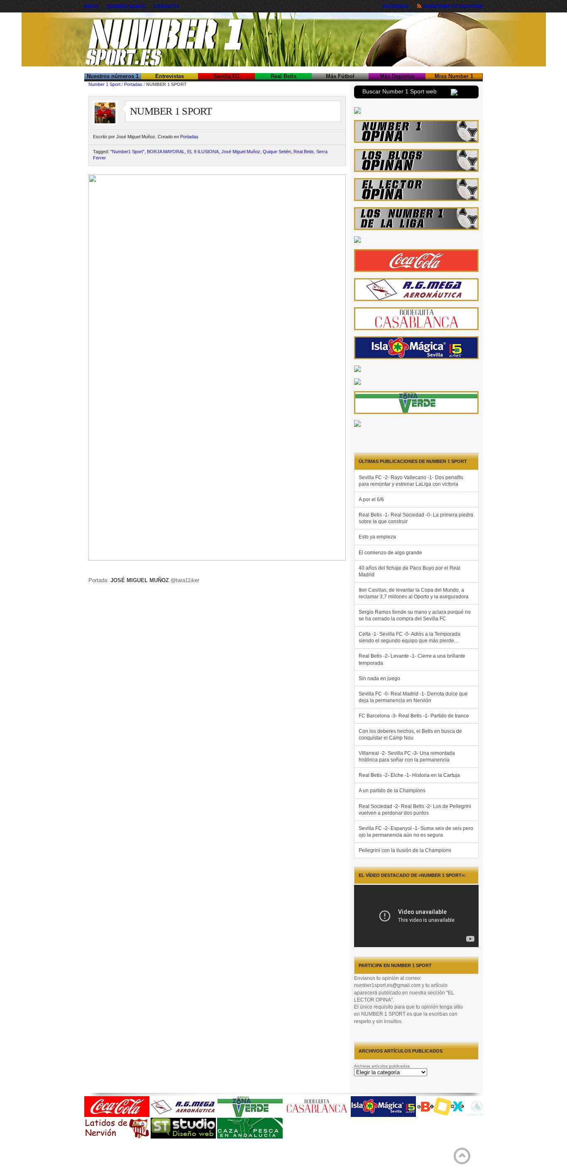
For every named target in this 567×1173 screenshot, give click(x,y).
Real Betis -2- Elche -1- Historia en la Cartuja (409, 775)
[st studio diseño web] (183, 1137)
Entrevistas (169, 76)
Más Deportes (397, 76)
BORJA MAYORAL (166, 151)
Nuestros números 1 (113, 76)
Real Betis (283, 76)
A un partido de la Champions (392, 790)
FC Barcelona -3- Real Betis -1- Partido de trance (414, 715)
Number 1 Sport (104, 84)
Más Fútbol (340, 76)
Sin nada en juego (379, 678)
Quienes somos (126, 6)
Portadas (133, 84)
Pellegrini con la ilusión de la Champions (405, 850)
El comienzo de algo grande (390, 552)
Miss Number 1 (454, 76)
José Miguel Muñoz (240, 151)
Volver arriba (462, 1156)
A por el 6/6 (371, 499)
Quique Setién (277, 151)
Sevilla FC (226, 76)
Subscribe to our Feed (453, 6)
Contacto (167, 6)
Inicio (91, 6)
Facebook (396, 6)
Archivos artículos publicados (382, 1066)
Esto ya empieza (377, 536)
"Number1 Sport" (127, 151)
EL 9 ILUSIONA (203, 151)
